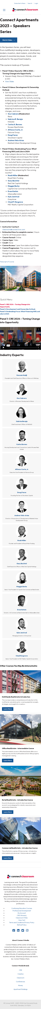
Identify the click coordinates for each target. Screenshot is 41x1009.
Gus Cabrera (13, 114)
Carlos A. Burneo (15, 124)
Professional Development (22, 911)
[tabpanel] (20, 151)
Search (30, 3)
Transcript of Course (7, 262)
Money (20, 985)
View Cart (21, 920)
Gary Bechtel (13, 181)
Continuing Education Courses (21, 908)
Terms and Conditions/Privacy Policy (21, 922)
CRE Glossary (22, 915)
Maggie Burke (14, 186)
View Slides (9, 81)
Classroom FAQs (22, 918)
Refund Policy (21, 925)
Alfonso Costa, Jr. (15, 130)
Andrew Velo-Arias (16, 140)
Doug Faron (13, 135)
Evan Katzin (13, 191)
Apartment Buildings (20, 989)
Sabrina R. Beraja (15, 119)
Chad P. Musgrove (15, 202)
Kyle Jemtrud (13, 197)
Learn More (8, 709)
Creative (20, 974)
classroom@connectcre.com (13, 229)
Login (36, 3)
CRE (20, 970)
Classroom (20, 978)
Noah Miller (13, 175)
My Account (22, 913)
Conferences (20, 982)
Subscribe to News (19, 3)
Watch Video (7, 40)
